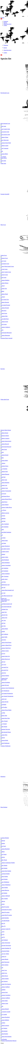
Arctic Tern (3, 620)
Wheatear (3, 843)
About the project (7, 24)
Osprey (2, 452)
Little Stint (3, 521)
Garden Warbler (4, 887)
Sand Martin (3, 704)
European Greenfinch (5, 995)
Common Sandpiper (5, 573)
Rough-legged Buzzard (6, 446)
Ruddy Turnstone (4, 576)
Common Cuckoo (5, 650)
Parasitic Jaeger (4, 579)
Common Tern (4, 617)
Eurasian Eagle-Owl (5, 656)
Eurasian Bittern (4, 153)
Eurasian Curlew (4, 557)
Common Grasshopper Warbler (8, 862)
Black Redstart (4, 807)
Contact (5, 25)
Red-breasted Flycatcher (6, 909)
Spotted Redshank (5, 559)
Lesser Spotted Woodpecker (7, 696)
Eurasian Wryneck (5, 685)
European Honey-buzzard (6, 338)
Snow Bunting (4, 1028)
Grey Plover (3, 510)
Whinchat (3, 840)
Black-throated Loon (5, 123)
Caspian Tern (4, 612)
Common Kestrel (4, 455)
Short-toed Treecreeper (6, 945)
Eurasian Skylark (4, 701)
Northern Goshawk (5, 438)
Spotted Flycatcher (5, 906)
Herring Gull (3, 598)
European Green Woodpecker (7, 688)
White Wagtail (4, 726)
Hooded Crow (4, 973)
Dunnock (3, 737)
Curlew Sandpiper (5, 524)
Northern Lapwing (5, 513)
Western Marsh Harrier (6, 430)
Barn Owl (3, 653)
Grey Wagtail (4, 723)
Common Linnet (4, 1003)
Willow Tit (3, 926)
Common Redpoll (5, 1009)
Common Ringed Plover (6, 499)
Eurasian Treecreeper (5, 942)
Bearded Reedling (5, 917)
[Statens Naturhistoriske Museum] (8, 1040)
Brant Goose (3, 277)
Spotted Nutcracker (5, 962)
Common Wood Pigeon (6, 642)
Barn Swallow (4, 707)
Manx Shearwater (5, 140)
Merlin (2, 457)
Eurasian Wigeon (4, 283)
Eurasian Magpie (4, 959)
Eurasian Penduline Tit (6, 948)
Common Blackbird (5, 848)
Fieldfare (3, 851)
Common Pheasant (5, 474)
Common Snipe (4, 540)
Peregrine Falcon (4, 466)
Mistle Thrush (4, 860)
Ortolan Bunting (4, 1033)
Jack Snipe (3, 537)
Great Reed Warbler (5, 873)
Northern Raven (4, 975)
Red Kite (3, 368)
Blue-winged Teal (5, 299)
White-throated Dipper (6, 732)
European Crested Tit (5, 929)
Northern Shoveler (5, 302)
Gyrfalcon (3, 463)
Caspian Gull (4, 601)
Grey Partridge (4, 468)
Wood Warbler (4, 893)
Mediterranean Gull (5, 584)
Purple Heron (4, 158)
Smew (2, 330)
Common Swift (4, 678)
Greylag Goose (4, 269)
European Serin (4, 992)
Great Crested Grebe (5, 129)
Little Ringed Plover (5, 496)
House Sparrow (4, 981)
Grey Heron (3, 156)
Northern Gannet (4, 145)
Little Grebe (3, 126)
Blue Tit (2, 934)
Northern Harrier (4, 432)
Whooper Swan (4, 258)
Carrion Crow (4, 970)
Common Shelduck (5, 280)
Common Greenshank (6, 565)
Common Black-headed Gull (7, 590)
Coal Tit (2, 931)
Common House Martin (6, 710)
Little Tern (3, 623)
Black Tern (3, 626)
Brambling (3, 989)
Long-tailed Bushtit (5, 920)
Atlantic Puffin (4, 637)
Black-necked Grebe (5, 134)
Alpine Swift (3, 679)
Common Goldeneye (5, 327)
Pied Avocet (3, 493)
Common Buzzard (5, 444)
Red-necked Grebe (5, 131)
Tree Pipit (3, 712)
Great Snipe (3, 543)
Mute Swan (3, 224)
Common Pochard (5, 307)
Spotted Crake (4, 479)
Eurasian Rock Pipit (5, 718)
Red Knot (3, 515)
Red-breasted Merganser (6, 332)
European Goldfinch (5, 998)
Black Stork (3, 160)
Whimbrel (3, 554)
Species (5, 22)
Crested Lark (3, 699)
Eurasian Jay (3, 956)
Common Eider (4, 316)
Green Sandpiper (4, 568)
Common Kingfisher (5, 682)
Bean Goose (3, 261)
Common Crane (4, 488)
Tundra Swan (4, 255)
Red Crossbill (4, 1014)
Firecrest (2, 904)
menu (3, 17)
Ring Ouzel (3, 846)
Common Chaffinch (5, 986)
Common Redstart (5, 837)
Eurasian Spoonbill (5, 194)
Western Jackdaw (4, 964)
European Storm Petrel (6, 142)
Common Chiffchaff (5, 895)
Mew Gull (3, 593)
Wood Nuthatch (4, 940)
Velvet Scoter (4, 324)
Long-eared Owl (4, 667)
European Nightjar (5, 675)
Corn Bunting (4, 1039)
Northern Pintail (4, 294)
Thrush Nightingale (5, 743)
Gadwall (2, 285)
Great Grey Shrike (5, 953)
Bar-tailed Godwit (5, 551)
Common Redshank (5, 562)
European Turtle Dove (6, 648)
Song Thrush (3, 854)
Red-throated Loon (5, 92)
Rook (2, 967)
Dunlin (2, 529)
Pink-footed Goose (5, 263)
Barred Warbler (4, 879)
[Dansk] (1, 19)
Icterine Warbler (4, 876)
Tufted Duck (3, 310)
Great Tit (3, 937)
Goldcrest (3, 901)
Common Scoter (4, 321)
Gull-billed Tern (4, 609)
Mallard (2, 291)
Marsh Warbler (4, 868)
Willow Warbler (4, 898)
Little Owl (3, 661)
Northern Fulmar (4, 137)
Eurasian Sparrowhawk (6, 441)
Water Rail (3, 477)
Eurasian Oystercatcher (6, 490)
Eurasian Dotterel (4, 504)
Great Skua (3, 582)
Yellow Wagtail (4, 721)
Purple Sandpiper (4, 526)
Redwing (3, 857)
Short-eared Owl (4, 670)
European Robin (4, 740)
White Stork (3, 163)
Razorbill (3, 631)
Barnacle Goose (4, 274)
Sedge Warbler (4, 865)
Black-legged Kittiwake (6, 606)
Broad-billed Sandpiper (6, 532)
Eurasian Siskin (4, 1000)
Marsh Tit (3, 923)
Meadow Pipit (4, 715)
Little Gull (3, 587)
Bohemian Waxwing (5, 729)
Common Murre (4, 628)
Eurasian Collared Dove (6, 645)
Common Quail (4, 471)
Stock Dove (3, 639)
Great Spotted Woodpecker (7, 693)
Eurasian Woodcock (5, 546)
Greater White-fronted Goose (7, 266)
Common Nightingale (5, 746)
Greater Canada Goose (6, 272)
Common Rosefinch (5, 1017)
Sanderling (3, 518)
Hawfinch (3, 1022)
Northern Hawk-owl (5, 659)
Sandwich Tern (4, 614)
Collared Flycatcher (5, 912)
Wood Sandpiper (4, 570)
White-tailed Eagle (5, 399)
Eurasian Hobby (4, 460)
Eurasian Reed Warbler (6, 871)
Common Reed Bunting (6, 1036)
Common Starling (5, 978)
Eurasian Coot (4, 485)
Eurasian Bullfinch (5, 1020)
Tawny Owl (3, 664)
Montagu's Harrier (5, 435)
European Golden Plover (6, 507)
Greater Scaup (4, 313)
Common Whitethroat (5, 884)
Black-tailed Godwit (5, 548)
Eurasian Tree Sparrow (6, 984)
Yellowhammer (4, 1031)
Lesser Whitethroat (5, 882)
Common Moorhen (5, 482)
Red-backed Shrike (5, 951)
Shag (2, 151)
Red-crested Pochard (5, 305)
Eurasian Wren (4, 734)
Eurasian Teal (4, 288)
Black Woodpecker (5, 690)
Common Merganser (5, 335)
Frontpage (5, 21)
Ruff (2, 535)
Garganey (3, 296)
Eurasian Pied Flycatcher (6, 915)
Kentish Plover (4, 501)
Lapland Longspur (5, 1025)
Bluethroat (3, 776)
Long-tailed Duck (5, 318)
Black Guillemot (4, 634)
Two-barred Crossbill (5, 1011)
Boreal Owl (3, 672)
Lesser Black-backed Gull (6, 595)
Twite (2, 1006)
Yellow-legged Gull (5, 599)
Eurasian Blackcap (5, 890)
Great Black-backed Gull (6, 603)
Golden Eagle (4, 449)
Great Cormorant (4, 148)
